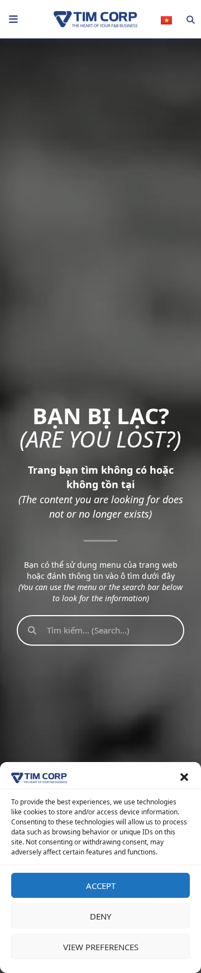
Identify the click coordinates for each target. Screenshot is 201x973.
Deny (100, 916)
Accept (101, 885)
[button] (184, 777)
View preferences (100, 946)
